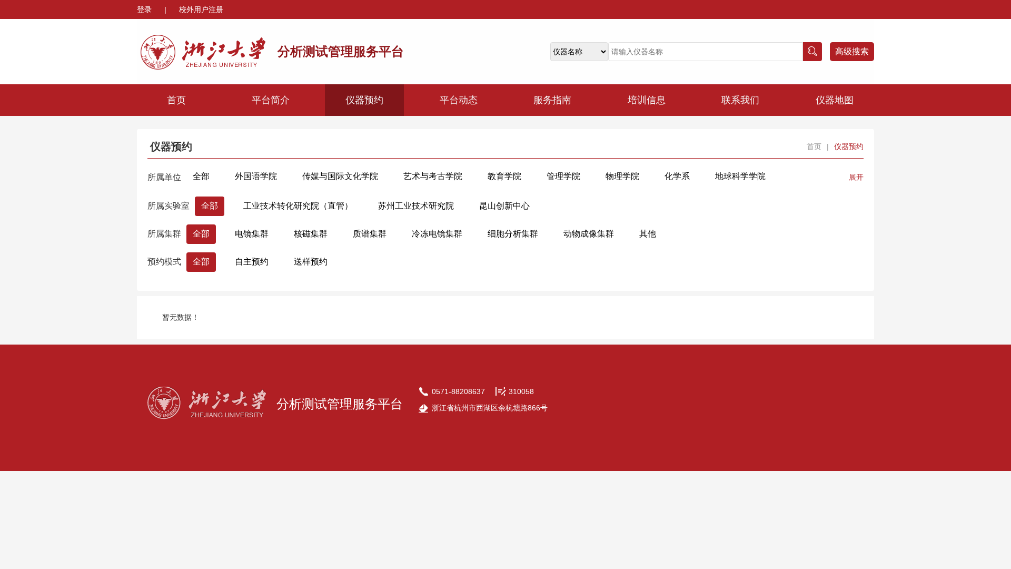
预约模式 (164, 261)
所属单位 (164, 177)
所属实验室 (168, 205)
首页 (176, 100)
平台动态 (459, 100)
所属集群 (164, 233)
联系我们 (740, 100)
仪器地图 (835, 100)
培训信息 (647, 100)
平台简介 (271, 100)
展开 (856, 177)
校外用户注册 (201, 9)
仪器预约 (364, 100)
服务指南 (552, 100)
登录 (145, 9)
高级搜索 (852, 51)
